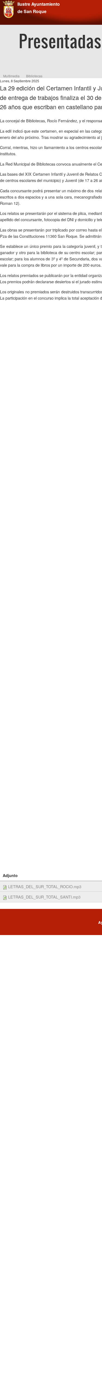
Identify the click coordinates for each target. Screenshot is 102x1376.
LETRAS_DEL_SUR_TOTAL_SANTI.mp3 (44, 897)
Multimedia (11, 76)
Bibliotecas (34, 76)
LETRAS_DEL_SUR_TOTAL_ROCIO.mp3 (44, 886)
